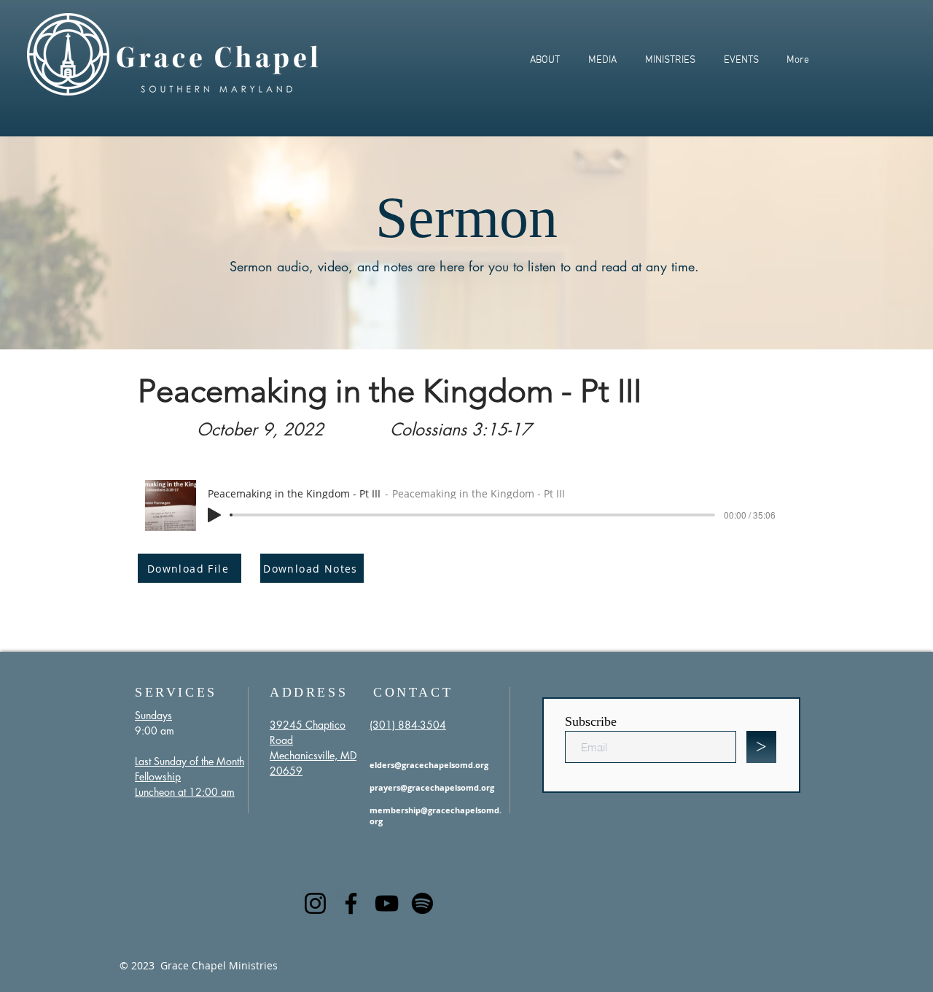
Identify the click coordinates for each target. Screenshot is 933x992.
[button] (544, 60)
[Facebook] (351, 903)
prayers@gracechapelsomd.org (432, 787)
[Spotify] (422, 903)
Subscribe (591, 721)
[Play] (214, 515)
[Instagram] (315, 903)
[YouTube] (386, 903)
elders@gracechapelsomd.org (429, 764)
